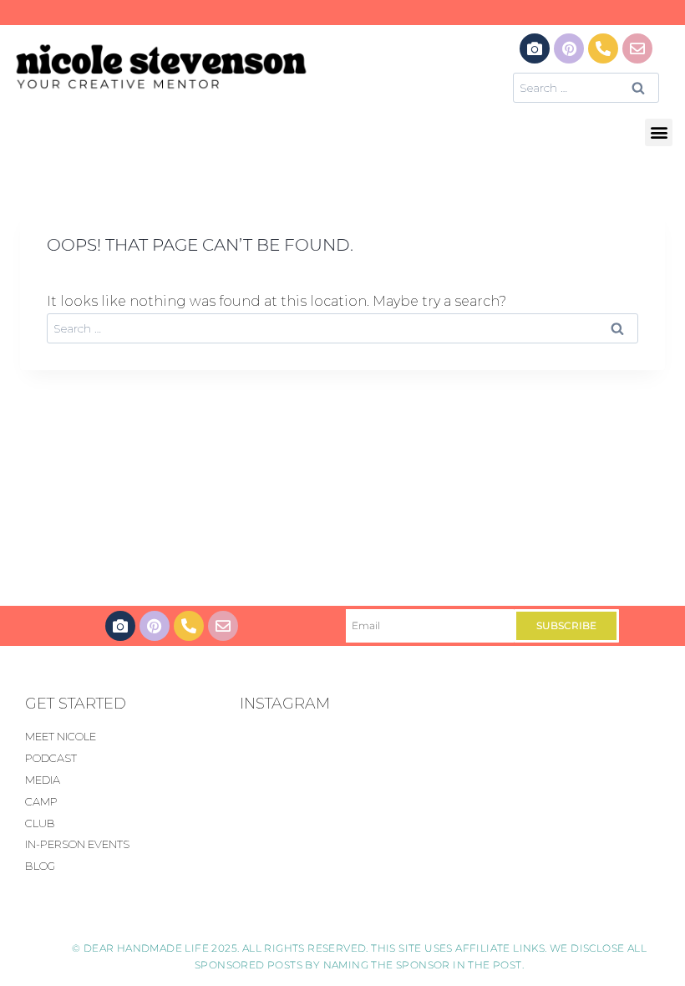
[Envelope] (637, 48)
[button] (658, 132)
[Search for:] (586, 87)
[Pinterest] (569, 48)
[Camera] (535, 48)
